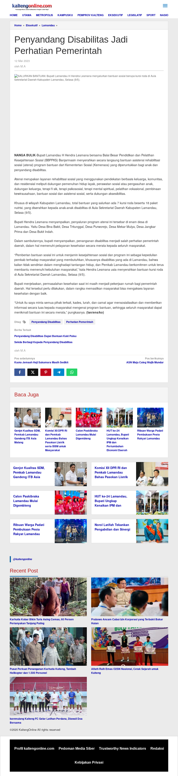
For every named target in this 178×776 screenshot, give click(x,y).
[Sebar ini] (19, 372)
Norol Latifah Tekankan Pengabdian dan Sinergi (112, 526)
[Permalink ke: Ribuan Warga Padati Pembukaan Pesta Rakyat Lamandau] (150, 417)
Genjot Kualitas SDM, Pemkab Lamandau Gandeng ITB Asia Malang (27, 436)
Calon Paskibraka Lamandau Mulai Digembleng (87, 434)
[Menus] (165, 6)
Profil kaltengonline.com (34, 748)
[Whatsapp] (71, 372)
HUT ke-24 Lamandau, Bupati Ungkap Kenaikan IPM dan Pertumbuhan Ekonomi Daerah (112, 505)
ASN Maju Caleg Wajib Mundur (145, 360)
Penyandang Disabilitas (46, 322)
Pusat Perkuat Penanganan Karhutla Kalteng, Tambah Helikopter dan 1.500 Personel (43, 671)
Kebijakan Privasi (89, 762)
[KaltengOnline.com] (32, 6)
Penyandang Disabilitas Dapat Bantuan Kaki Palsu (45, 336)
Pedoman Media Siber (77, 748)
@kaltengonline (22, 559)
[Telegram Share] (58, 372)
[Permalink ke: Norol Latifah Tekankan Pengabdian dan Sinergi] (151, 530)
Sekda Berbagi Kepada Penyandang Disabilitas (43, 342)
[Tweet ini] (32, 372)
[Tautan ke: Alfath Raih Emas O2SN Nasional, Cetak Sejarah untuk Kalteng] (129, 646)
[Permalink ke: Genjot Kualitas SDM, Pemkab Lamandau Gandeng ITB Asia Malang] (27, 417)
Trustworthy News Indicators (122, 748)
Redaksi (157, 748)
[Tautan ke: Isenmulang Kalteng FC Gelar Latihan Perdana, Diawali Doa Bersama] (48, 696)
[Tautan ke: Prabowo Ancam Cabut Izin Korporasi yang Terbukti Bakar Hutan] (129, 596)
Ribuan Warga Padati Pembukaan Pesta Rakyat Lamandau (150, 434)
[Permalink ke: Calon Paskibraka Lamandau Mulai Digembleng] (89, 417)
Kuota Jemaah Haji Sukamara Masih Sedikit (41, 360)
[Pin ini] (45, 372)
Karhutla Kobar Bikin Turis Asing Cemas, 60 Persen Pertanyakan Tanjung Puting (42, 621)
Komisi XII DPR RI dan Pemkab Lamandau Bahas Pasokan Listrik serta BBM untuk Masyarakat (56, 440)
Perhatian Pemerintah (79, 322)
